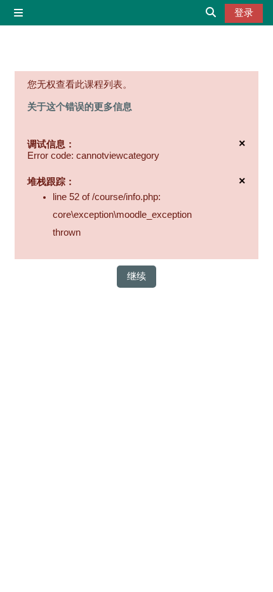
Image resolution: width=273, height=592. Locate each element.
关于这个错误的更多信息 (79, 107)
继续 (136, 276)
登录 (243, 13)
